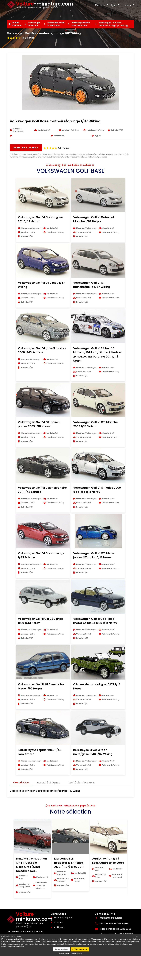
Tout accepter (80, 949)
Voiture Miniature (16, 24)
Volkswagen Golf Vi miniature (56, 24)
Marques (100, 5)
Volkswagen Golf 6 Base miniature (80, 24)
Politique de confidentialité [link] (70, 953)
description (21, 782)
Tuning (127, 5)
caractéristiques (48, 782)
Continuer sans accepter (11, 936)
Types (114, 5)
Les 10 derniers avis (81, 782)
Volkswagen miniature (34, 24)
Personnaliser (61, 949)
